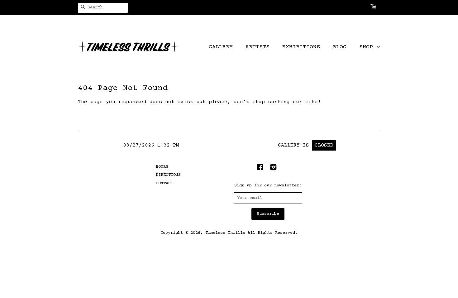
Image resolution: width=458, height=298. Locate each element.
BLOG (339, 47)
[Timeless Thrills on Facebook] (260, 168)
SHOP (367, 47)
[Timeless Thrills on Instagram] (273, 168)
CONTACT (164, 183)
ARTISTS (258, 47)
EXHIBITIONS (301, 47)
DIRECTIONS (168, 174)
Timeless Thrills (225, 232)
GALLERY (221, 47)
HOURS (162, 166)
